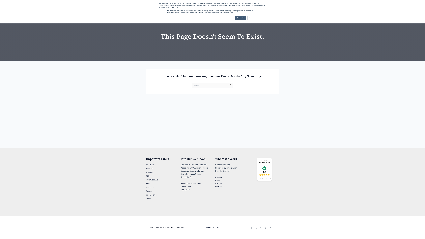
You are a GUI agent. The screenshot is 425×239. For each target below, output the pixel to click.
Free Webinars (152, 180)
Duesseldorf (220, 186)
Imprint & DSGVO (212, 227)
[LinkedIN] (270, 227)
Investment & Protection (191, 183)
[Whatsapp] (256, 227)
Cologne (218, 183)
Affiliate (149, 172)
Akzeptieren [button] (240, 18)
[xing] (261, 227)
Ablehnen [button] (252, 18)
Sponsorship (151, 195)
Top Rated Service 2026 (264, 161)
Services (149, 191)
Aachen (218, 177)
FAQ (148, 183)
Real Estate (185, 190)
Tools (148, 199)
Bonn (217, 180)
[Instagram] (251, 227)
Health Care (186, 187)
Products (150, 187)
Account (149, 168)
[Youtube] (265, 227)
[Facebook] (247, 227)
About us (150, 165)
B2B (148, 176)
